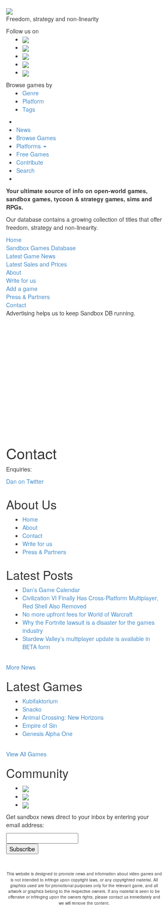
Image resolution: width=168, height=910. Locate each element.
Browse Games (36, 138)
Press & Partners (44, 552)
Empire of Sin (39, 725)
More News (21, 667)
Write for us (37, 544)
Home (30, 519)
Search (25, 170)
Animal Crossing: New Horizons (63, 717)
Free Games (32, 154)
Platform (33, 101)
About (30, 527)
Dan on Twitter (25, 481)
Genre (30, 93)
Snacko (32, 709)
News (23, 130)
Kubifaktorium (40, 701)
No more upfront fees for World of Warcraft (77, 614)
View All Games (27, 754)
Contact (32, 535)
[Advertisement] (67, 376)
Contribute (29, 162)
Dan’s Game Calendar (51, 590)
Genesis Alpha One (47, 733)
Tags (28, 109)
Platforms (29, 146)
